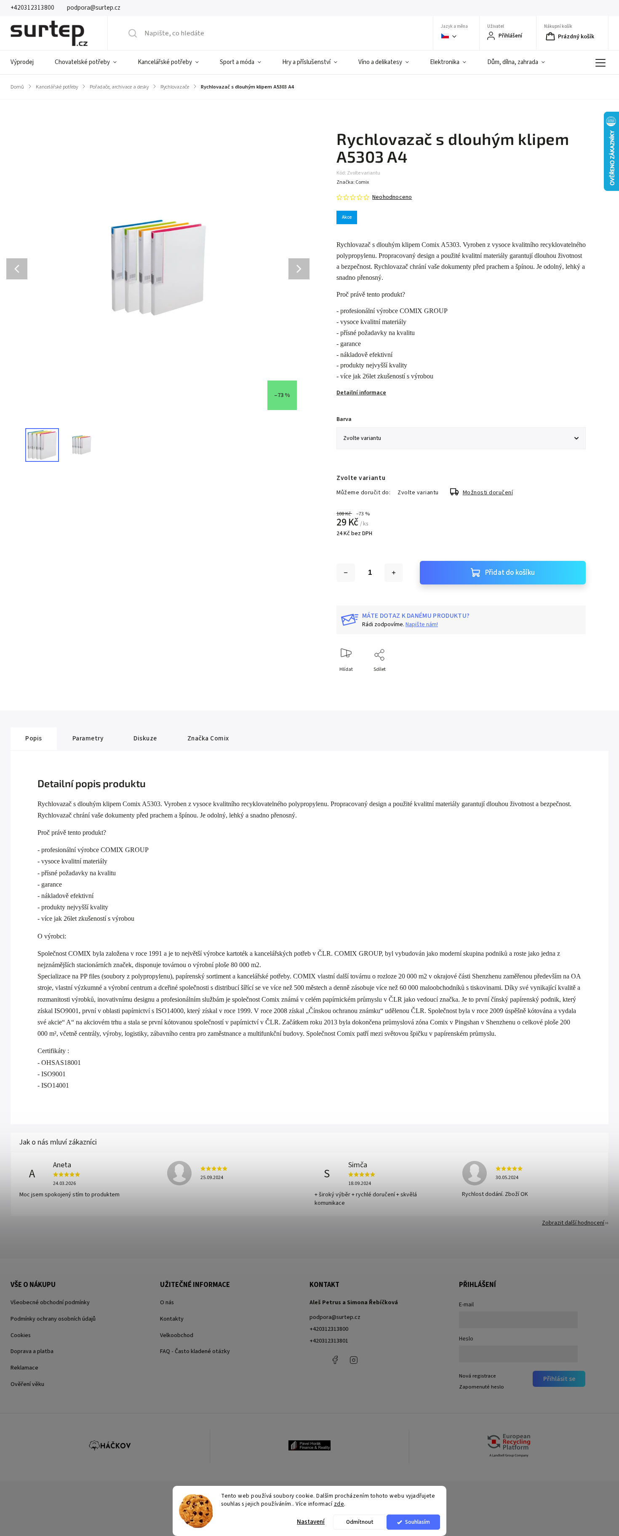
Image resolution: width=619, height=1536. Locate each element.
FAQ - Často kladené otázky (195, 1351)
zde (339, 1504)
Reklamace (24, 1368)
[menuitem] (27, 62)
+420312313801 (329, 1341)
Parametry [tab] (88, 738)
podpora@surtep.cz (335, 1317)
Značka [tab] (208, 738)
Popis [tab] (33, 738)
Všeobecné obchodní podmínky (50, 1302)
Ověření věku (27, 1384)
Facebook (334, 1360)
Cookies (21, 1335)
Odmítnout (360, 1522)
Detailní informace (361, 393)
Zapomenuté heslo (481, 1387)
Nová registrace (477, 1376)
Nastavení (311, 1521)
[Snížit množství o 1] (345, 572)
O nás (167, 1302)
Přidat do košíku (510, 573)
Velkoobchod (176, 1335)
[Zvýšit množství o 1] (393, 572)
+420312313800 (329, 1329)
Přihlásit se (559, 1378)
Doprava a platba (32, 1351)
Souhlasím (417, 1522)
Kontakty (172, 1319)
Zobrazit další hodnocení (573, 1223)
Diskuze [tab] (145, 738)
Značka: (352, 182)
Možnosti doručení (488, 492)
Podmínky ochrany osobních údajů (53, 1319)
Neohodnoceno (392, 197)
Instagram (353, 1360)
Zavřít (572, 683)
